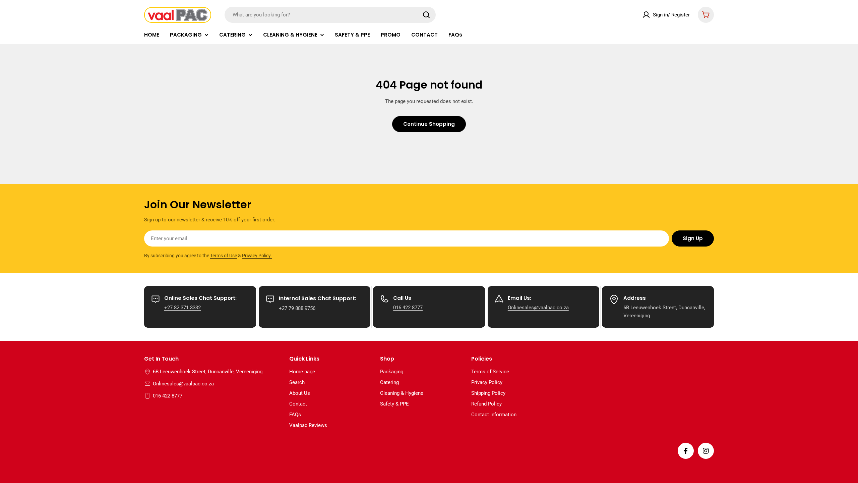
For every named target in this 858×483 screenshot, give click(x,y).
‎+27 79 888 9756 (297, 308)
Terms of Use (223, 255)
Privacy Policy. (257, 255)
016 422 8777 (408, 308)
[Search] (426, 15)
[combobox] (330, 15)
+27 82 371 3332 (182, 308)
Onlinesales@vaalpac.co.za (538, 308)
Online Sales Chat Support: (200, 298)
